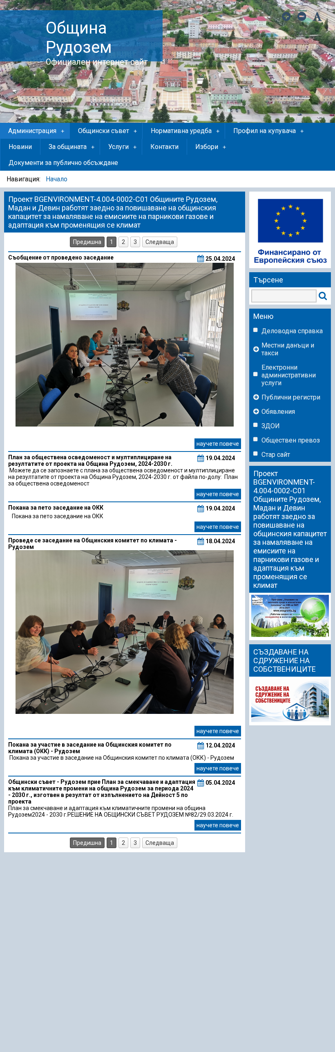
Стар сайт (275, 454)
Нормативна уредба (185, 131)
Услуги (122, 147)
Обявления (278, 411)
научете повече (218, 443)
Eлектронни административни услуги (288, 375)
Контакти (164, 147)
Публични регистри (290, 397)
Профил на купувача (268, 131)
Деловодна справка (292, 331)
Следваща (159, 242)
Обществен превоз (290, 440)
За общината (71, 147)
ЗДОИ (270, 426)
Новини (20, 147)
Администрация (36, 131)
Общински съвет (107, 131)
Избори (210, 147)
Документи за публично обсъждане (63, 163)
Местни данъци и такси (287, 349)
